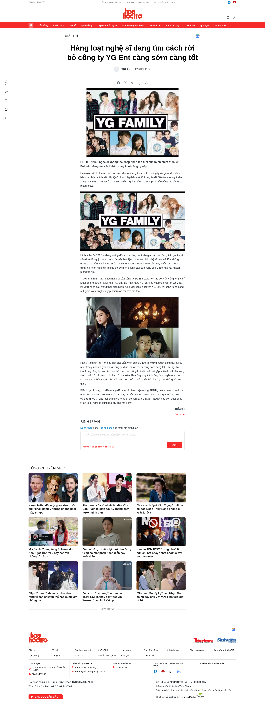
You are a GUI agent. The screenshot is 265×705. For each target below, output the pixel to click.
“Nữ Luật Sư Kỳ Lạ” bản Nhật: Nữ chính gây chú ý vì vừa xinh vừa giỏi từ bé (160, 597)
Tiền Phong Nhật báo (137, 2)
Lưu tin (6, 101)
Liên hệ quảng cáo (83, 663)
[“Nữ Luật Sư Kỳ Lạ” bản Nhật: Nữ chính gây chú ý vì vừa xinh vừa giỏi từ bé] (161, 575)
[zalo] (180, 671)
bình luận (147, 83)
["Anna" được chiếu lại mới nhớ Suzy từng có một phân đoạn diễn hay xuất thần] (107, 531)
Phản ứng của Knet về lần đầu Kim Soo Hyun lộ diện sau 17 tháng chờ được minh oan (106, 509)
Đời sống (43, 25)
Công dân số (58, 655)
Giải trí (72, 25)
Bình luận (6, 109)
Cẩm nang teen (197, 650)
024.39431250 (39, 674)
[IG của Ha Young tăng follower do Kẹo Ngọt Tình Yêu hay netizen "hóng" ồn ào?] (53, 531)
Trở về (6, 118)
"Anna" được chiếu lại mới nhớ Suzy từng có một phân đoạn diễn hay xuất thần (107, 553)
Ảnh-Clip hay (173, 25)
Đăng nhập (86, 428)
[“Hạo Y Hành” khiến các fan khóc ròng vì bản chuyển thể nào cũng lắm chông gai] (53, 575)
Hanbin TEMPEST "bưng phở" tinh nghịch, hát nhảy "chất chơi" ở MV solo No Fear (159, 553)
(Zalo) (93, 667)
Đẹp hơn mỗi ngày (107, 25)
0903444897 (122, 667)
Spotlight (204, 25)
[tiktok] (172, 671)
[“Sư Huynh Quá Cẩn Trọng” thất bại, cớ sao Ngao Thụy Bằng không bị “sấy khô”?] (161, 487)
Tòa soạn (34, 663)
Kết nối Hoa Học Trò (107, 655)
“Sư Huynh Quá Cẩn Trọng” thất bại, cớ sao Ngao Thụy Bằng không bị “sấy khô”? (160, 509)
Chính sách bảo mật (212, 663)
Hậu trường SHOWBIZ (133, 25)
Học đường (86, 25)
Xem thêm (234, 25)
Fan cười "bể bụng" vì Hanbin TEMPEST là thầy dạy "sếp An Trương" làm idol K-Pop (102, 597)
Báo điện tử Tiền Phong (132, 14)
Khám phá (58, 25)
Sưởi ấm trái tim (151, 650)
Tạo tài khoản (106, 428)
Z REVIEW (190, 25)
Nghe (6, 84)
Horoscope (220, 25)
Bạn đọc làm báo (46, 696)
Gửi (174, 445)
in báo (139, 83)
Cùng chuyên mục (47, 468)
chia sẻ (118, 83)
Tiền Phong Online (110, 2)
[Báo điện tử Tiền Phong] (203, 641)
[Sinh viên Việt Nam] (226, 641)
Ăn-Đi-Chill (155, 25)
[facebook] (229, 2)
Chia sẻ (6, 92)
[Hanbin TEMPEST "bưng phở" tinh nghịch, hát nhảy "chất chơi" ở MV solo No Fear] (161, 531)
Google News (197, 36)
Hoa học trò (38, 637)
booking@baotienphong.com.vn (90, 671)
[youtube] (234, 2)
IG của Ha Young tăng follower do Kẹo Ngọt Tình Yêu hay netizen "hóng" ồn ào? (51, 553)
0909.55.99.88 (82, 667)
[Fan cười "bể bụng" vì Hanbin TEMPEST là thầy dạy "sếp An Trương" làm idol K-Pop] (107, 575)
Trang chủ (31, 25)
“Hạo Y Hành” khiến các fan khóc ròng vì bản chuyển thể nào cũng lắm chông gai (53, 597)
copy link (132, 83)
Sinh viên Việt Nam (164, 2)
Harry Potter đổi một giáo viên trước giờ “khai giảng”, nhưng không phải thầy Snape (52, 509)
